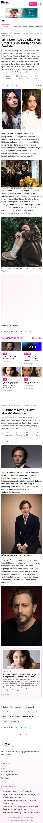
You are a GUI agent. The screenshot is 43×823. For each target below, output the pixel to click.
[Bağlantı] (17, 85)
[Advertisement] (21, 298)
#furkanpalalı (32, 712)
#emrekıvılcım (19, 712)
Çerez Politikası (7, 771)
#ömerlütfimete (28, 717)
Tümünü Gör (37, 338)
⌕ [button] (40, 3)
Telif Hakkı (5, 778)
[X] (7, 85)
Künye (3, 768)
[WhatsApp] (12, 85)
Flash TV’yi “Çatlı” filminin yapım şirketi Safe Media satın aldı (31, 358)
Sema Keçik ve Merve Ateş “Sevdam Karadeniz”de (31, 384)
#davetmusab (29, 707)
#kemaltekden (15, 717)
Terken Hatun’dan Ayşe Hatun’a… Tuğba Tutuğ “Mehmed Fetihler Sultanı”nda (10, 384)
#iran (4, 717)
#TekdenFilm (14, 722)
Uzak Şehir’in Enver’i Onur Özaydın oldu (17, 791)
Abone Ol (33, 3)
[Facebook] (3, 85)
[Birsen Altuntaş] (7, 4)
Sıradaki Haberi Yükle (21, 735)
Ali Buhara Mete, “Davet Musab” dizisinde (11, 358)
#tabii (5, 722)
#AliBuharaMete (15, 707)
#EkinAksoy (7, 712)
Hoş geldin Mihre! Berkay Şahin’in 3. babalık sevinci (21, 813)
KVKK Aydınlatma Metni (9, 775)
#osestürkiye (14, 326)
